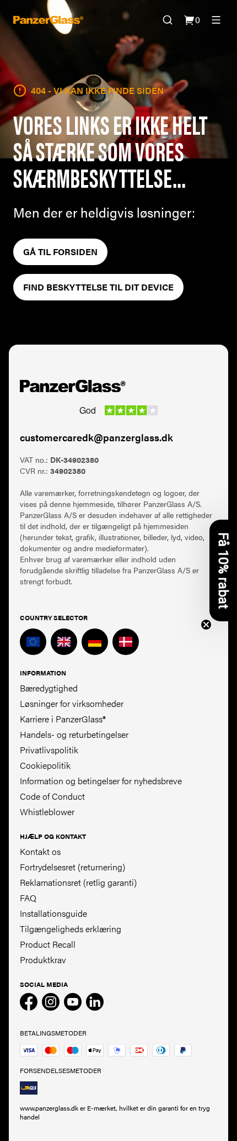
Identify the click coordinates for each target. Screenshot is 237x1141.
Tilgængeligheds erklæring (70, 928)
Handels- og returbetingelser (74, 734)
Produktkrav (43, 959)
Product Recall (48, 944)
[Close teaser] (206, 624)
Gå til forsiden (60, 251)
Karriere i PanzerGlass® (63, 718)
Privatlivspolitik (49, 749)
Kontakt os (40, 851)
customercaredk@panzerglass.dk (96, 437)
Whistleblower (47, 811)
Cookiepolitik (45, 765)
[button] (223, 570)
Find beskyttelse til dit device (98, 287)
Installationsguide (53, 913)
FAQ (28, 897)
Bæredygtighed (49, 688)
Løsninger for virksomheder (71, 703)
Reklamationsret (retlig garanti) (78, 882)
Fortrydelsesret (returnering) (72, 866)
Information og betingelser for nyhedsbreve (101, 780)
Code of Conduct (52, 796)
